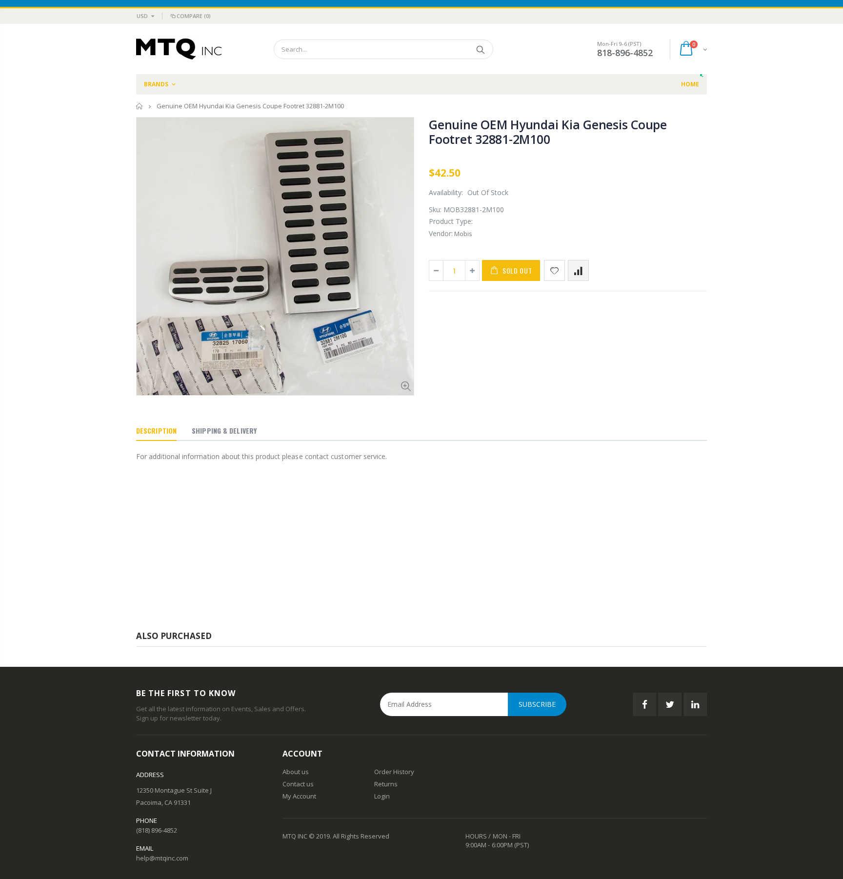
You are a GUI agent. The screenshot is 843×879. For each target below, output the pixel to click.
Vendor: (441, 233)
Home (139, 106)
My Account (299, 796)
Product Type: (451, 221)
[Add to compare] (578, 270)
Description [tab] (156, 430)
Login (382, 796)
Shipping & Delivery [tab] (224, 430)
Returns (386, 783)
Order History (394, 771)
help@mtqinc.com (162, 858)
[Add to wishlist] (554, 270)
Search (481, 49)
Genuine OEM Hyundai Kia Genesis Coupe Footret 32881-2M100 (548, 131)
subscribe (537, 704)
